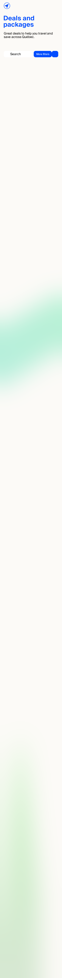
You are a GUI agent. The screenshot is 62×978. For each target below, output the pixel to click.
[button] (46, 54)
